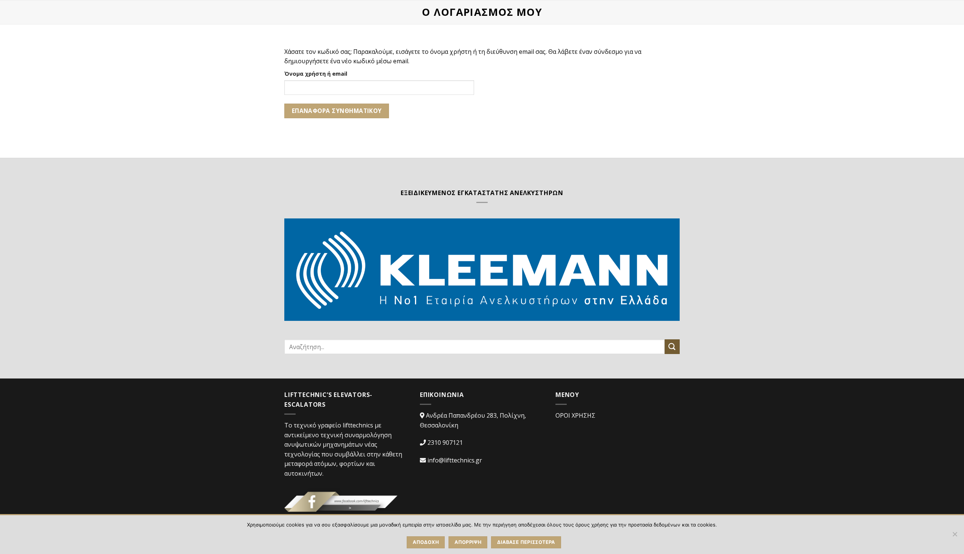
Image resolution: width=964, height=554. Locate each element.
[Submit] (672, 346)
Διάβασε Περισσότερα (526, 542)
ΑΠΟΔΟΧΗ (426, 542)
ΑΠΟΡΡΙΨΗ (468, 542)
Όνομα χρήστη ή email (315, 73)
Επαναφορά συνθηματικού (337, 111)
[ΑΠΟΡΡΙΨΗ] (954, 536)
